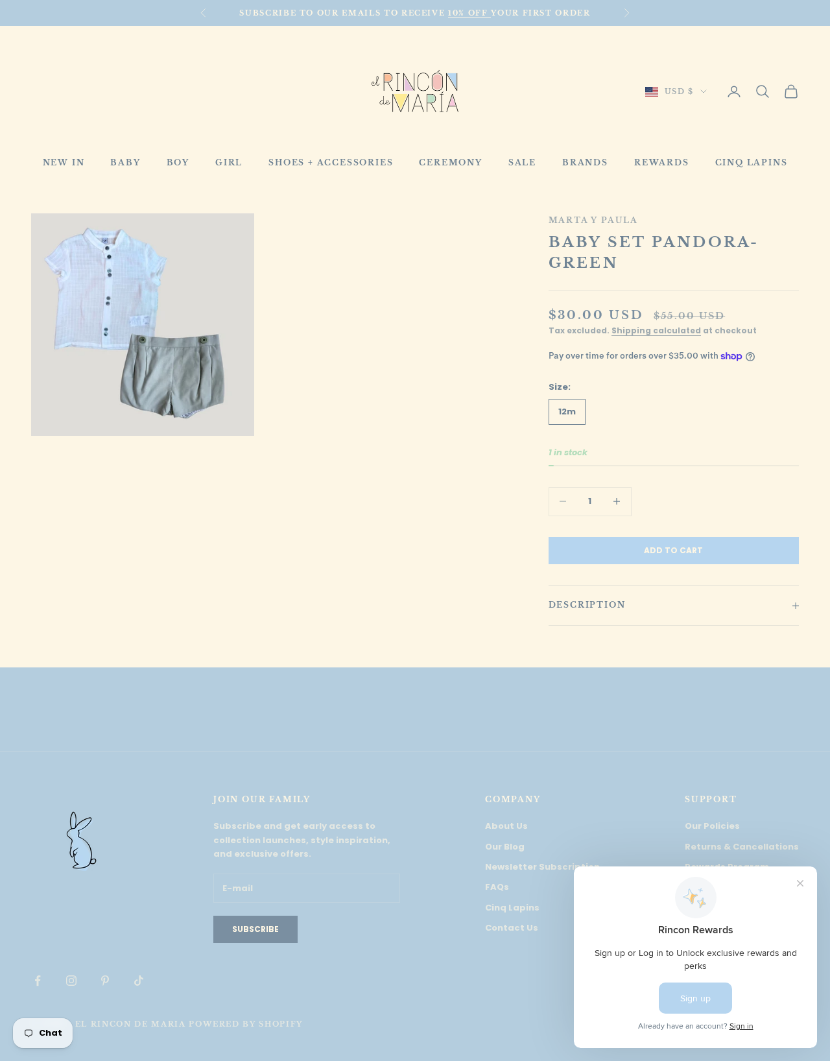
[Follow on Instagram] (71, 980)
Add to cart (673, 550)
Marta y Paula (593, 220)
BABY (125, 162)
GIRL (229, 162)
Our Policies (712, 826)
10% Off (469, 13)
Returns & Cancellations (742, 846)
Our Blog (505, 846)
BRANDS (585, 162)
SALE (522, 162)
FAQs (497, 887)
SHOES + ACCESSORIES (330, 162)
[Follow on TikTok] (138, 980)
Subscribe (255, 929)
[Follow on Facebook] (37, 980)
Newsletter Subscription (542, 867)
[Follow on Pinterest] (105, 980)
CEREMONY (450, 162)
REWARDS (661, 162)
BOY (178, 162)
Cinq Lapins (512, 907)
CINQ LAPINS (751, 162)
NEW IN (64, 162)
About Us (506, 826)
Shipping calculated (656, 330)
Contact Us (511, 928)
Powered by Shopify (246, 1024)
